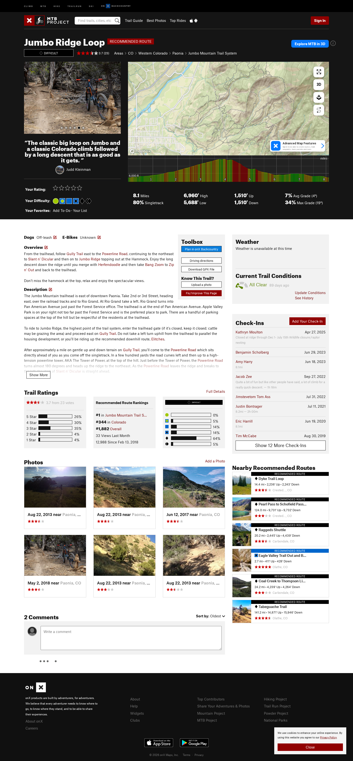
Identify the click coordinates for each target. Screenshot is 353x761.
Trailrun (74, 5)
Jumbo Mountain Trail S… (126, 415)
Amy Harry (244, 361)
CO (131, 53)
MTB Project (207, 720)
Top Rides (178, 20)
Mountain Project (211, 713)
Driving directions (201, 261)
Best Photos (156, 20)
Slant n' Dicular (40, 259)
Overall (116, 429)
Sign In (320, 20)
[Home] (49, 20)
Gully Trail (75, 254)
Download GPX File (201, 269)
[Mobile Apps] (193, 20)
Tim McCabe (246, 436)
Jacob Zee (244, 376)
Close (310, 747)
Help (134, 706)
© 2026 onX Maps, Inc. (164, 754)
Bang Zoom (154, 264)
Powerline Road (115, 254)
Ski (91, 5)
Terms (186, 754)
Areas (118, 53)
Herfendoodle (109, 264)
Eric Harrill (244, 421)
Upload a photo (201, 285)
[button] (29, 98)
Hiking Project (275, 699)
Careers (31, 728)
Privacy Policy (328, 737)
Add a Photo (215, 461)
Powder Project (276, 713)
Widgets (137, 713)
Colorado (118, 422)
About (135, 699)
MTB (43, 5)
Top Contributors (211, 699)
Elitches (157, 339)
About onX (34, 721)
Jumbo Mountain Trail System (212, 53)
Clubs (135, 720)
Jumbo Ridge (89, 259)
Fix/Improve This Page (201, 293)
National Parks (275, 720)
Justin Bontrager (249, 406)
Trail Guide (134, 20)
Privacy (199, 754)
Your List (80, 210)
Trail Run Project (277, 706)
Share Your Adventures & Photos (223, 706)
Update (310, 292)
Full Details (215, 391)
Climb (28, 5)
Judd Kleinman (78, 169)
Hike (57, 5)
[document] (310, 741)
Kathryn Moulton (249, 332)
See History (304, 298)
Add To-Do (61, 210)
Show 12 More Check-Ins (280, 445)
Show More (38, 375)
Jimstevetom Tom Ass (253, 396)
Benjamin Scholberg (252, 352)
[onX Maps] (35, 691)
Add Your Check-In (307, 321)
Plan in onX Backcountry (201, 249)
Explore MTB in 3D (310, 44)
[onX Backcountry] (115, 6)
